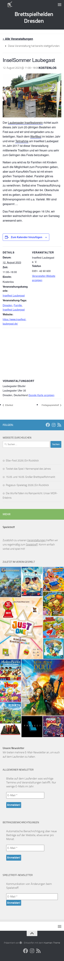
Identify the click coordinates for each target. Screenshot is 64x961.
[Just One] (21, 628)
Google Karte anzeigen (41, 395)
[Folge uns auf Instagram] (53, 425)
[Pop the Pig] (53, 579)
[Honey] (10, 691)
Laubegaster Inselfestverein (25, 122)
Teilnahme (21, 141)
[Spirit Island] (53, 649)
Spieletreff (32, 544)
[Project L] (32, 726)
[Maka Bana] (10, 669)
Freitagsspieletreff (50, 404)
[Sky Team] (32, 581)
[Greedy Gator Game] (53, 627)
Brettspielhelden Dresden (34, 17)
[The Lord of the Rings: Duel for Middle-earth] (43, 687)
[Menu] (59, 4)
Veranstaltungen (36, 540)
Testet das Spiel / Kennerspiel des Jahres (28, 468)
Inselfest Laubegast (14, 295)
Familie (18, 305)
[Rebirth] (10, 712)
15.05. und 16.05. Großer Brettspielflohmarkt (30, 477)
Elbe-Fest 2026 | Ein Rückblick (22, 460)
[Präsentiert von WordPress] (21, 943)
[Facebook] (48, 425)
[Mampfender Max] (53, 604)
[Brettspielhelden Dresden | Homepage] (10, 4)
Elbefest (9, 404)
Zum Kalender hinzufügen (26, 237)
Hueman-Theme (52, 942)
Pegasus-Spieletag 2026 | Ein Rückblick (27, 485)
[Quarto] (10, 729)
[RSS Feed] (59, 425)
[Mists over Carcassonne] (10, 582)
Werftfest (35, 136)
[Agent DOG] (53, 726)
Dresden (7, 305)
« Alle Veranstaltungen (18, 39)
